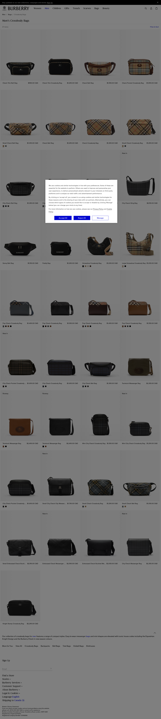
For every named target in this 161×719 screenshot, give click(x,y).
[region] (81, 201)
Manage (100, 218)
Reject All (82, 218)
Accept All (63, 218)
